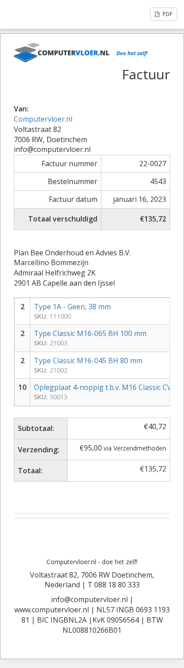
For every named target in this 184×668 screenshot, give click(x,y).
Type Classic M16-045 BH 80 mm (88, 360)
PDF (166, 14)
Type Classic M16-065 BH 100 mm (90, 333)
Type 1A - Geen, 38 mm (72, 306)
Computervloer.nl (43, 119)
